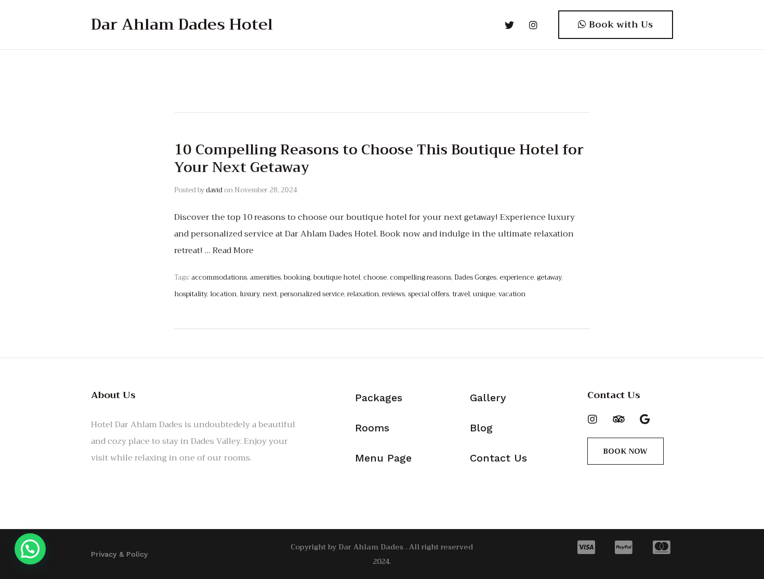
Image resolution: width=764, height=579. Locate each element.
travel (461, 294)
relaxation (363, 294)
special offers (428, 294)
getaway (549, 277)
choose (375, 277)
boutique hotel (336, 277)
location (223, 294)
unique (484, 294)
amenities (265, 277)
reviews (393, 294)
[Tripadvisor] (618, 419)
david (214, 190)
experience (516, 277)
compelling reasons (420, 277)
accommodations (219, 277)
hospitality (190, 294)
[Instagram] (592, 419)
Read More (233, 250)
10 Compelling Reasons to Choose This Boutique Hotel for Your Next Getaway (379, 158)
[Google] (644, 419)
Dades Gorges (475, 277)
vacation (511, 294)
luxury (249, 294)
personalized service (312, 294)
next (269, 294)
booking (297, 277)
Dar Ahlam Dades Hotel (182, 24)
